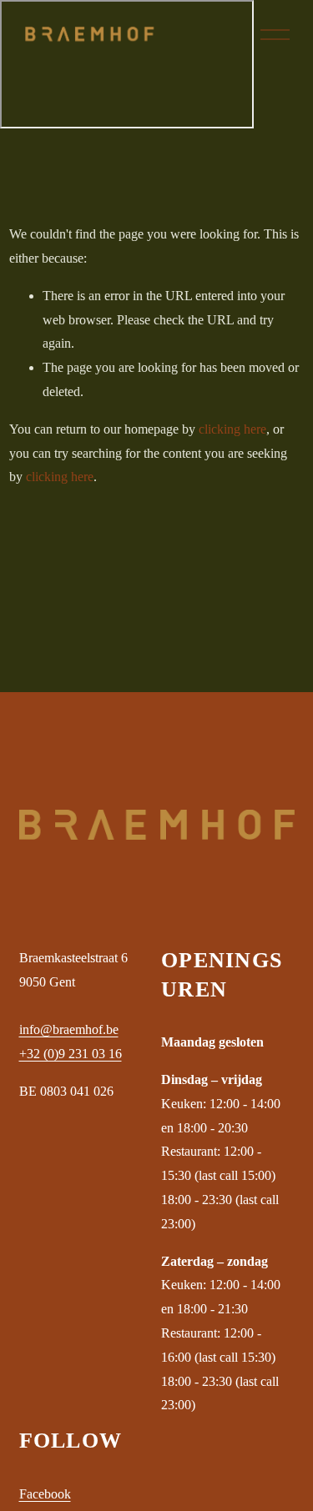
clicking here (232, 429)
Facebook (45, 1494)
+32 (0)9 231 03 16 (70, 1054)
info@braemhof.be (69, 1029)
